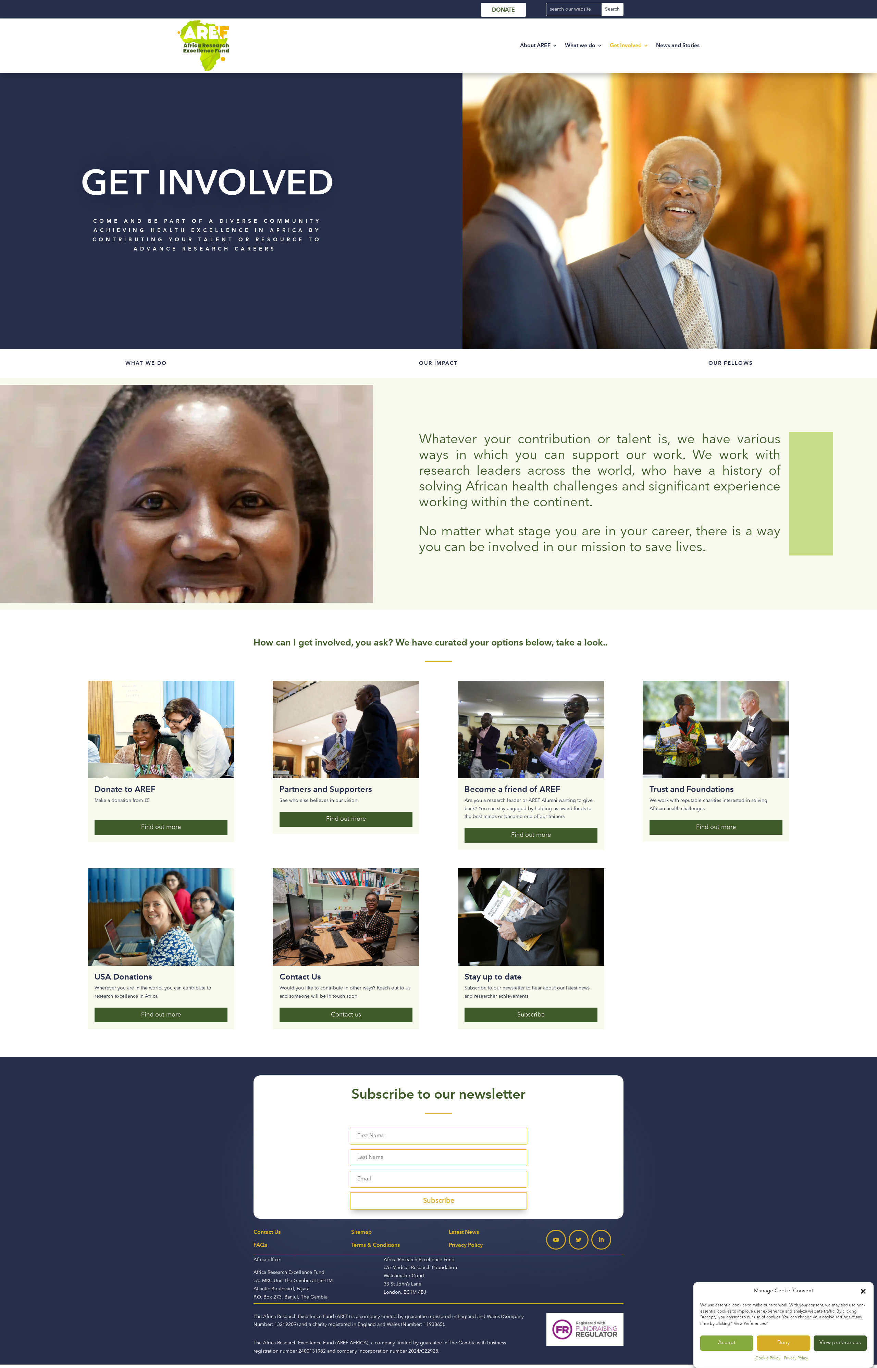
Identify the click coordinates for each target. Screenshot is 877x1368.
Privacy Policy (796, 1358)
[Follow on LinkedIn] (601, 1240)
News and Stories (678, 45)
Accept (727, 1343)
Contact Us (267, 1232)
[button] (863, 1291)
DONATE (503, 10)
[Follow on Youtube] (556, 1240)
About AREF (535, 45)
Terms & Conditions (375, 1245)
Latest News (464, 1232)
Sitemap (361, 1232)
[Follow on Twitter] (579, 1240)
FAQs (260, 1245)
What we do (580, 45)
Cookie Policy (767, 1358)
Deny (783, 1343)
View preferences (840, 1343)
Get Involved (626, 45)
